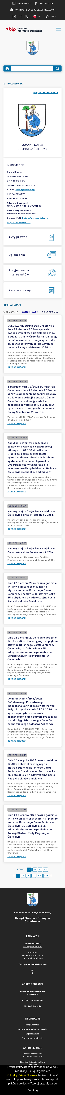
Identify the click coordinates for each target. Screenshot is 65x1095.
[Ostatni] (51, 876)
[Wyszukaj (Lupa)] (57, 68)
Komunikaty (30, 312)
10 (29, 869)
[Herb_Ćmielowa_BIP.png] (32, 48)
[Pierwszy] (14, 876)
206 (46, 875)
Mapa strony (25, 3)
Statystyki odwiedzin (32, 1038)
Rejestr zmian (32, 1033)
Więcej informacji (19, 222)
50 (40, 869)
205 (40, 875)
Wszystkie (10, 312)
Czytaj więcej (16, 367)
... (33, 875)
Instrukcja (46, 3)
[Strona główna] (7, 68)
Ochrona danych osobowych (32, 1029)
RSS (53, 16)
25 (34, 869)
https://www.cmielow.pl (35, 218)
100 (45, 869)
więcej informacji (45, 92)
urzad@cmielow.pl (25, 189)
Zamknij (32, 1090)
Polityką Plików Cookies (22, 1075)
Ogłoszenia (50, 312)
